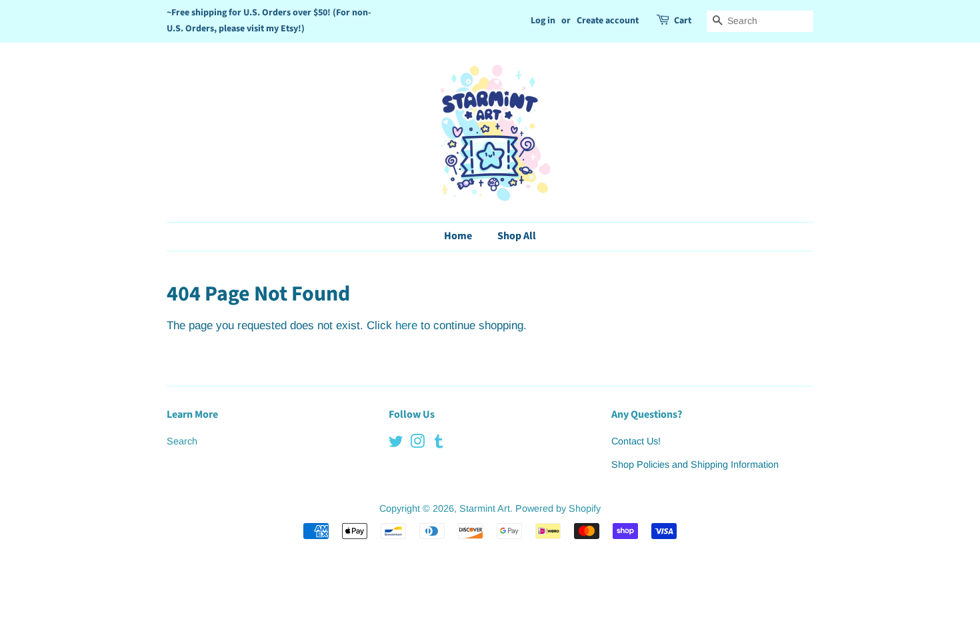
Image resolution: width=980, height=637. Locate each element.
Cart (682, 20)
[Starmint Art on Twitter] (396, 443)
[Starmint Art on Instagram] (417, 443)
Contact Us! (636, 441)
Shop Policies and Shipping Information (695, 464)
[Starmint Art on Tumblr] (438, 443)
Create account (608, 20)
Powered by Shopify (558, 508)
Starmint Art (484, 508)
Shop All (516, 236)
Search (182, 441)
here (406, 325)
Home (458, 236)
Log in (543, 20)
